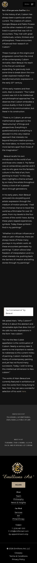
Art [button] (18, 516)
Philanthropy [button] (18, 519)
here (24, 391)
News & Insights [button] (18, 502)
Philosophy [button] (18, 499)
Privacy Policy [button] (18, 559)
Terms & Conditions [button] (18, 556)
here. (28, 10)
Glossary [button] (18, 553)
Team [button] (18, 496)
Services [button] (18, 512)
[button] (29, 4)
